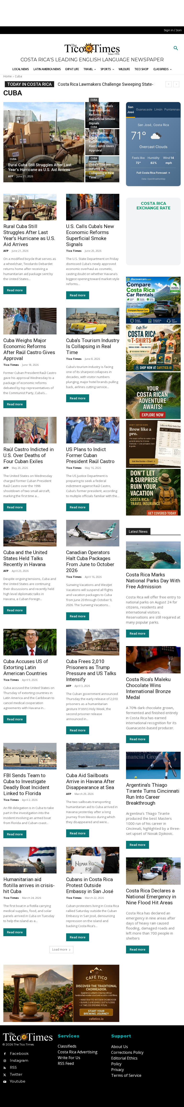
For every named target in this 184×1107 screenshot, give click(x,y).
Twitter (16, 1074)
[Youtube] (4, 1081)
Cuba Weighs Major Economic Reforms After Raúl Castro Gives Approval (29, 349)
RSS (13, 1067)
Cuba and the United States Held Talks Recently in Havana (25, 558)
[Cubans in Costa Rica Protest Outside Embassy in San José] (92, 860)
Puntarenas (172, 109)
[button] (176, 48)
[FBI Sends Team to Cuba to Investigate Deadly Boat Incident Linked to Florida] (30, 756)
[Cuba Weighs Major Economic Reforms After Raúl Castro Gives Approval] (102, 142)
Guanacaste (144, 109)
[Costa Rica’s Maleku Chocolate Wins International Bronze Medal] (153, 659)
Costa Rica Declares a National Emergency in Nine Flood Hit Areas (151, 897)
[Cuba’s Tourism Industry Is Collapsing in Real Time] (102, 169)
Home (7, 76)
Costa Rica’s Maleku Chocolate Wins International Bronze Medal (148, 688)
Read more (15, 290)
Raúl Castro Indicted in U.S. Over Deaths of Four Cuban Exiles (28, 455)
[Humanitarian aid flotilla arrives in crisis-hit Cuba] (30, 860)
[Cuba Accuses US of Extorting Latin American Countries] (30, 642)
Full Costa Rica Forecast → (153, 172)
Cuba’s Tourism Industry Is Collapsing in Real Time (92, 346)
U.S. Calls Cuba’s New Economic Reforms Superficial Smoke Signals (90, 235)
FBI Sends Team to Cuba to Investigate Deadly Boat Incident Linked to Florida (26, 784)
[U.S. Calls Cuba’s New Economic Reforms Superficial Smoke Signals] (102, 115)
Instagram (19, 1060)
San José (130, 109)
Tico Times (73, 250)
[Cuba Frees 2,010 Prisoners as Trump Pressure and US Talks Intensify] (92, 642)
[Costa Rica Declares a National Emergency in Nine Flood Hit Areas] (153, 871)
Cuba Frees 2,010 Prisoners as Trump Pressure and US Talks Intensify (91, 670)
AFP (5, 250)
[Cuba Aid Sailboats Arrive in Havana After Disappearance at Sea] (92, 756)
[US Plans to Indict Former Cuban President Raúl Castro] (92, 430)
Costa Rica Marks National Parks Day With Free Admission (153, 581)
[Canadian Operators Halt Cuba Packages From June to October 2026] (92, 533)
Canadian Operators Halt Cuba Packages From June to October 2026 (90, 561)
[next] (176, 84)
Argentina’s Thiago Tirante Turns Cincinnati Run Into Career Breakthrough (152, 794)
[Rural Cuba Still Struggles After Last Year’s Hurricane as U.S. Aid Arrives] (43, 142)
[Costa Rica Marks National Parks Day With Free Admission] (153, 555)
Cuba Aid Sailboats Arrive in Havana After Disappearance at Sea (90, 781)
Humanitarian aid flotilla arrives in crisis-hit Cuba (29, 885)
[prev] (169, 84)
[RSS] (4, 1067)
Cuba (13, 159)
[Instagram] (4, 1060)
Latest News (138, 531)
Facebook (19, 1053)
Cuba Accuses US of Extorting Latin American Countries (25, 667)
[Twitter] (4, 1074)
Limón (158, 109)
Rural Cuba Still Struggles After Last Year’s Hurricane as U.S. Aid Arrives (29, 235)
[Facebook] (4, 1053)
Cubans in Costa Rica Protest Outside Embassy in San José (89, 885)
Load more (59, 949)
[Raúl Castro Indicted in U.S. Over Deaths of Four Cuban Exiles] (30, 430)
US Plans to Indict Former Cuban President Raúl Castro (90, 455)
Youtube (17, 1081)
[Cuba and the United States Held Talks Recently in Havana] (30, 533)
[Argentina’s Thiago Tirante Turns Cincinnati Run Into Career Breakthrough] (153, 765)
